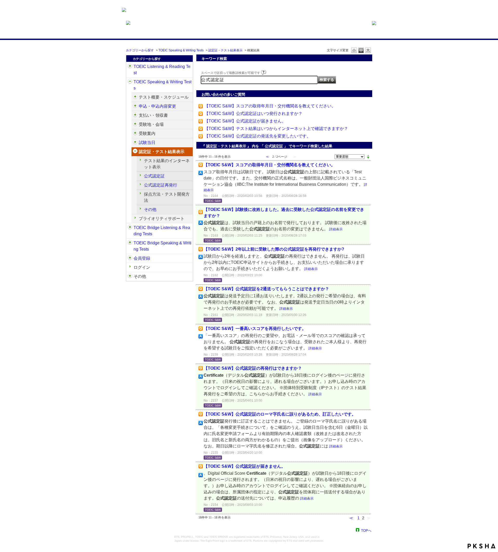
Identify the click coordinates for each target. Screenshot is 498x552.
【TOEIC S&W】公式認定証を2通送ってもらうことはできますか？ (266, 289)
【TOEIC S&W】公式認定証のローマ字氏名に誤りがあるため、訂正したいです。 (280, 414)
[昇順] (368, 155)
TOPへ (366, 530)
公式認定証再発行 (160, 185)
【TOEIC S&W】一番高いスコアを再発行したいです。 (255, 328)
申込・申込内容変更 (157, 106)
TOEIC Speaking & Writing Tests (181, 50)
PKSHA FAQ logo (481, 546)
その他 (150, 209)
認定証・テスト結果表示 (225, 50)
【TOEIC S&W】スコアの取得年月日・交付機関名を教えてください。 (270, 106)
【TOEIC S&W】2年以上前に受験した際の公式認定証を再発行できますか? (274, 249)
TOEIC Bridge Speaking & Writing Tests (162, 246)
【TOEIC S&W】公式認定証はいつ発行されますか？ (253, 113)
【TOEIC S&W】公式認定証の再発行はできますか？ (253, 368)
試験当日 (147, 142)
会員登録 (142, 258)
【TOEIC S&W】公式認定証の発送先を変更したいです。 (257, 136)
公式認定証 (154, 176)
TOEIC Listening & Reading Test (162, 69)
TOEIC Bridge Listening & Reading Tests (162, 230)
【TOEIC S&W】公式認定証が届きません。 (245, 121)
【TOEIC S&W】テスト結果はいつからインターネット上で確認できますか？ (276, 128)
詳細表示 (336, 229)
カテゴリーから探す (140, 50)
